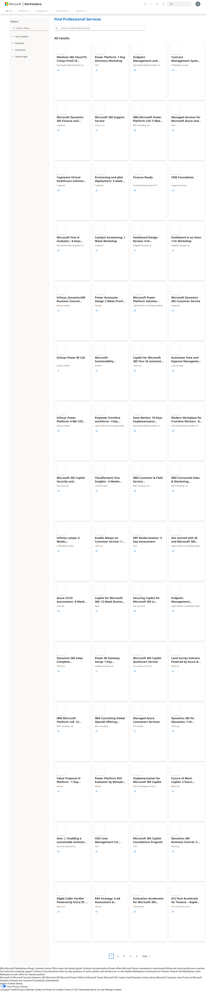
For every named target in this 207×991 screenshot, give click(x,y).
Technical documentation (95, 968)
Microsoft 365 (53, 977)
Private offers (115, 968)
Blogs (31, 968)
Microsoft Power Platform (73, 977)
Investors (4, 980)
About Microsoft (158, 977)
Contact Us (39, 989)
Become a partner (196, 968)
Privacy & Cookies (55, 989)
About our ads (97, 989)
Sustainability (52, 980)
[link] (72, 71)
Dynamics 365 (38, 977)
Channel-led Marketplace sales (185, 971)
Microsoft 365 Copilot (115, 977)
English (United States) (11, 983)
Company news (174, 977)
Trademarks (84, 989)
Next (145, 956)
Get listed (5, 971)
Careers (145, 977)
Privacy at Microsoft (192, 977)
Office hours (58, 968)
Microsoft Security (22, 977)
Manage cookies (113, 989)
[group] (58, 70)
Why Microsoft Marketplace (14, 968)
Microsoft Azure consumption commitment (144, 968)
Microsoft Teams (95, 977)
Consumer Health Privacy (12, 989)
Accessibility (38, 980)
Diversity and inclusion (20, 980)
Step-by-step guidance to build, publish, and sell (83, 971)
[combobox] (101, 28)
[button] (56, 28)
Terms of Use (70, 989)
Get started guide (73, 968)
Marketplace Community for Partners (151, 971)
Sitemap (29, 989)
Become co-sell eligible (120, 971)
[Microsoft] (13, 4)
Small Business (133, 977)
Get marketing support (21, 971)
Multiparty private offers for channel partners (22, 974)
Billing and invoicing (176, 968)
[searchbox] (32, 28)
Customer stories (42, 968)
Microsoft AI (6, 977)
